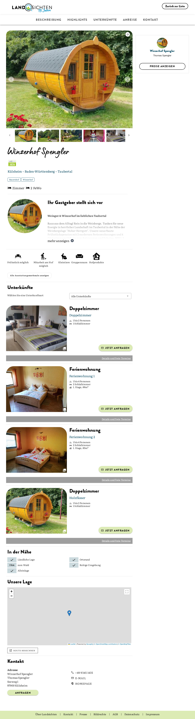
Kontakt (150, 20)
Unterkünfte (105, 20)
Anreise (130, 20)
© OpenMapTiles (124, 644)
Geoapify (89, 644)
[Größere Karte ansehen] (127, 591)
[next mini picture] (129, 135)
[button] (100, 296)
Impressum (153, 714)
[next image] (127, 79)
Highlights (77, 20)
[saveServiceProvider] (127, 34)
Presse (83, 714)
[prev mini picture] (9, 135)
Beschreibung (48, 20)
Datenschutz (132, 714)
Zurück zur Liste (175, 6)
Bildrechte (100, 714)
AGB (116, 714)
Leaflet (72, 644)
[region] (69, 616)
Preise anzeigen (162, 66)
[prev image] (11, 79)
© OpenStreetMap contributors (105, 644)
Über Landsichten (46, 714)
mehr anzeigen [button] (58, 240)
